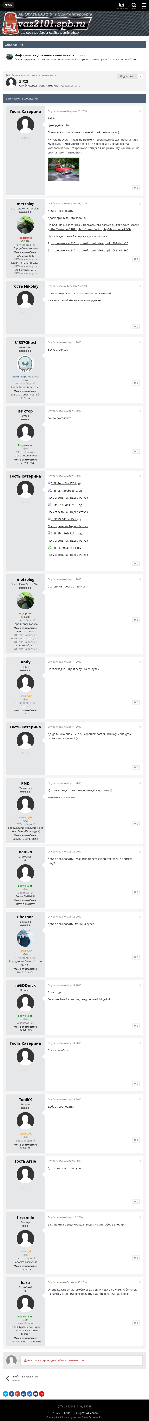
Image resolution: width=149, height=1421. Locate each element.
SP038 (88, 1406)
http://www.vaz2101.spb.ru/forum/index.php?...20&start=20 (89, 243)
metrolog (25, 203)
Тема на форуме (27, 259)
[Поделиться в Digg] (23, 1394)
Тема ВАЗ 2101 (70, 1406)
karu (25, 1282)
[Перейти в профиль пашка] (25, 873)
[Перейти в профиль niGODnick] (25, 1003)
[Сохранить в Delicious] (29, 1394)
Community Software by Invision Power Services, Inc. (74, 1417)
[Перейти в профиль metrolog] (25, 225)
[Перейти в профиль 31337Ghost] (25, 363)
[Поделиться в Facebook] (11, 1394)
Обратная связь (87, 1413)
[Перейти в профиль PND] (25, 804)
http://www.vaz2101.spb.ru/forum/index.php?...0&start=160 (89, 250)
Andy (25, 662)
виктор (25, 411)
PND (25, 783)
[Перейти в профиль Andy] (25, 683)
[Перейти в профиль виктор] (25, 432)
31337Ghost (25, 342)
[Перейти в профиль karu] (25, 1303)
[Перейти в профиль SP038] (9, 57)
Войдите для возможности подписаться (32, 75)
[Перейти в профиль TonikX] (25, 1120)
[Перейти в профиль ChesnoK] (25, 938)
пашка (25, 851)
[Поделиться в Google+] (17, 1394)
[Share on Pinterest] (41, 1394)
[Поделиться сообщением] (140, 111)
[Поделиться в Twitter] (5, 1394)
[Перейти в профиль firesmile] (25, 1238)
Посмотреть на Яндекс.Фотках (68, 497)
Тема (67, 1413)
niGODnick (25, 985)
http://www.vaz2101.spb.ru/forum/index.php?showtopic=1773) (90, 229)
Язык (55, 1413)
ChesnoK (25, 916)
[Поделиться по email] (35, 1394)
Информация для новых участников (44, 55)
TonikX (25, 1099)
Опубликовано (67, 111)
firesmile (25, 1217)
